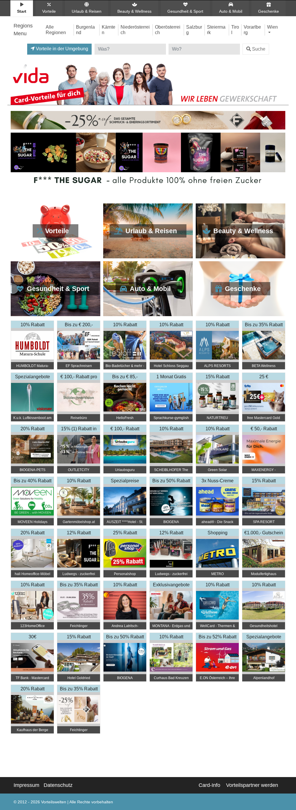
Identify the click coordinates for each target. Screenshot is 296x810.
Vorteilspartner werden (252, 785)
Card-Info (209, 785)
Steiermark (216, 29)
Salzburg (194, 29)
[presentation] (16, 161)
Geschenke (268, 11)
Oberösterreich (167, 29)
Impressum (26, 785)
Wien (272, 26)
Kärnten (108, 29)
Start (21, 11)
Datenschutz (58, 785)
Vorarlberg (252, 29)
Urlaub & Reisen (86, 11)
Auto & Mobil (230, 11)
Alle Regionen (56, 29)
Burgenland (85, 29)
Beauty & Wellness (134, 11)
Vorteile (49, 11)
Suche (258, 49)
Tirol (235, 29)
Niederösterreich (135, 29)
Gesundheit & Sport (185, 11)
